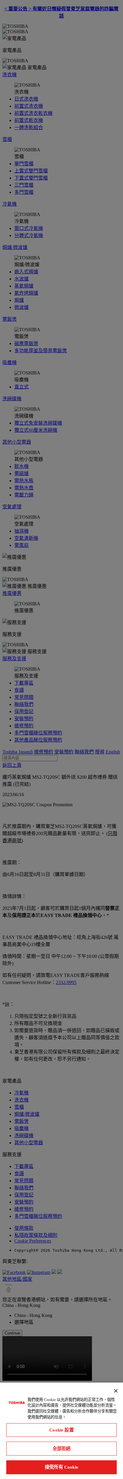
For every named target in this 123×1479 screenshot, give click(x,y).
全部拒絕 (62, 1448)
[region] (61, 1431)
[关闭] (115, 1390)
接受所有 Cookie (61, 1467)
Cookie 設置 (61, 1429)
